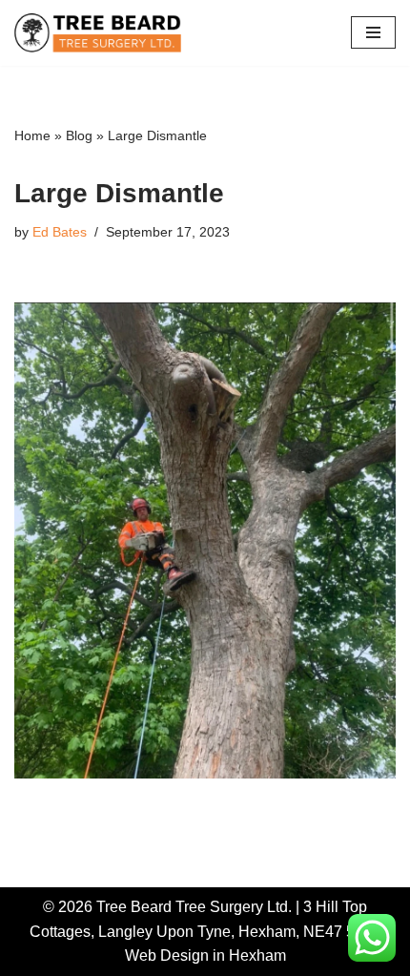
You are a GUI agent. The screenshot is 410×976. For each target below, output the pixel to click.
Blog (79, 135)
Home (32, 135)
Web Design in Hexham (205, 955)
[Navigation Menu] (373, 32)
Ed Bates (59, 231)
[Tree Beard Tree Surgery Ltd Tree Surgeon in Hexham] (97, 32)
